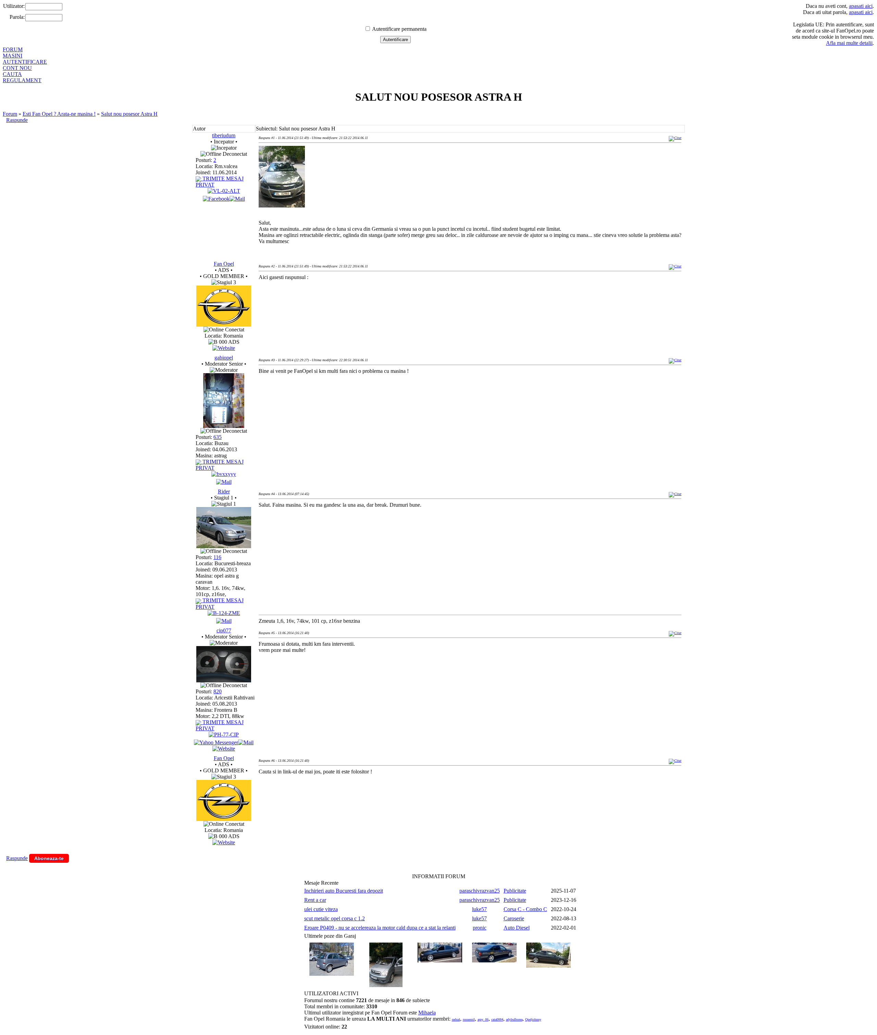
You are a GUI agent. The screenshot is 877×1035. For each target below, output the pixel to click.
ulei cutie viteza (321, 909)
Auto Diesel (517, 928)
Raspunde (17, 120)
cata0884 (497, 1019)
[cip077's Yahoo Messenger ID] (216, 742)
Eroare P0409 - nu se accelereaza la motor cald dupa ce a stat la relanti (380, 928)
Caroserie (514, 918)
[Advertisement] (383, 308)
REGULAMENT (22, 80)
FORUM (13, 49)
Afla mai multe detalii (849, 43)
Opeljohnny (533, 1019)
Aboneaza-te (49, 858)
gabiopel (223, 358)
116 (217, 557)
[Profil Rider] (223, 546)
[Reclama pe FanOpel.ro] (223, 348)
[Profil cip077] (223, 680)
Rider (224, 491)
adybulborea (514, 1019)
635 (217, 437)
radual (456, 1019)
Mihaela (427, 1012)
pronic (479, 928)
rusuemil (469, 1019)
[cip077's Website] (223, 749)
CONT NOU (17, 68)
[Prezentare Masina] (224, 191)
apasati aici (861, 6)
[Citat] (675, 138)
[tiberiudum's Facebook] (216, 199)
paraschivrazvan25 (479, 891)
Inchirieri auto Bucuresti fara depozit (343, 891)
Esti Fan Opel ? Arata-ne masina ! (59, 114)
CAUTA (12, 74)
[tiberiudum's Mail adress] (237, 199)
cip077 (224, 630)
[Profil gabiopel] (223, 426)
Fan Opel (224, 264)
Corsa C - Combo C (525, 909)
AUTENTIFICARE (25, 62)
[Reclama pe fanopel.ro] (223, 325)
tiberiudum (223, 135)
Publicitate (515, 891)
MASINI (12, 56)
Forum (10, 114)
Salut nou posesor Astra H (129, 114)
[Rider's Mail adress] (224, 621)
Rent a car (315, 900)
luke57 (479, 909)
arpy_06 (483, 1019)
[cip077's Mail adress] (246, 742)
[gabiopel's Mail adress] (224, 482)
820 (217, 691)
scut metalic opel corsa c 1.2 (334, 918)
